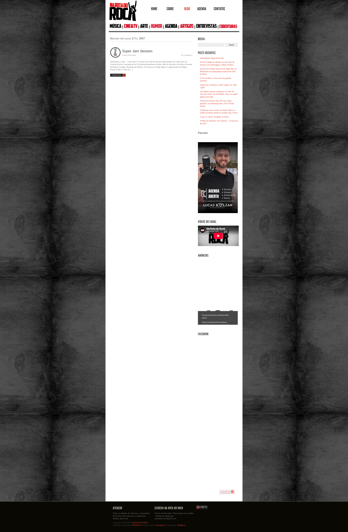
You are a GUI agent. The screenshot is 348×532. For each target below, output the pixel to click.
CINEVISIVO (136, 525)
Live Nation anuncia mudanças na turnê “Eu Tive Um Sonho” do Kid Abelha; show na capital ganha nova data (218, 94)
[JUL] (115, 53)
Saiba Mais (116, 75)
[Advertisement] (218, 279)
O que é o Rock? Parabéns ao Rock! (214, 117)
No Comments (186, 55)
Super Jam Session (137, 51)
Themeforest (160, 525)
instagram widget (227, 492)
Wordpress (181, 525)
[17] (115, 50)
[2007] (115, 55)
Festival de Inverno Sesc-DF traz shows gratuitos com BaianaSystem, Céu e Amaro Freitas (217, 103)
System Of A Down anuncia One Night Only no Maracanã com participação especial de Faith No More (218, 71)
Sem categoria (130, 55)
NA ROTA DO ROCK (140, 523)
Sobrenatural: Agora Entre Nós (212, 58)
